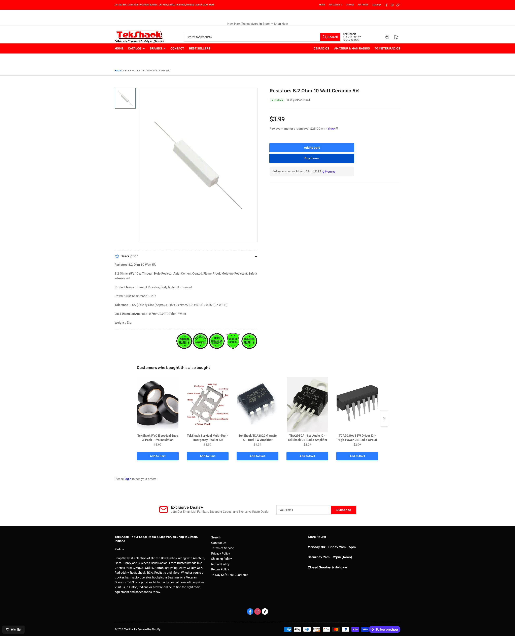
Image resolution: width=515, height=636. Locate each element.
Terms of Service (222, 548)
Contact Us (218, 543)
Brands (156, 48)
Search (215, 537)
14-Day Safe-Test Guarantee (229, 575)
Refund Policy (220, 564)
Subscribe (343, 510)
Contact (177, 48)
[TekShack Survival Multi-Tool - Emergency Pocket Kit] (207, 404)
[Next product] (384, 419)
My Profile (363, 4)
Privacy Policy (220, 553)
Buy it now (311, 158)
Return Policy (220, 569)
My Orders (334, 4)
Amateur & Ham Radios (352, 48)
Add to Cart (158, 456)
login (128, 479)
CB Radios (321, 48)
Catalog (134, 48)
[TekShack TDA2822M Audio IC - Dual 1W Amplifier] (257, 404)
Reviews (350, 4)
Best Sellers (199, 48)
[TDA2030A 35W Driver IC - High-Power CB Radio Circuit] (357, 404)
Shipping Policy (221, 559)
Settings (376, 4)
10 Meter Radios (387, 48)
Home (322, 4)
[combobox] (262, 37)
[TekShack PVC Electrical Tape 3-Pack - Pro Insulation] (157, 404)
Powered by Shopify (149, 629)
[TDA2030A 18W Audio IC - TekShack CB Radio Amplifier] (307, 404)
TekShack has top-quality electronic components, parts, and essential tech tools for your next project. (258, 24)
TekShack (130, 629)
